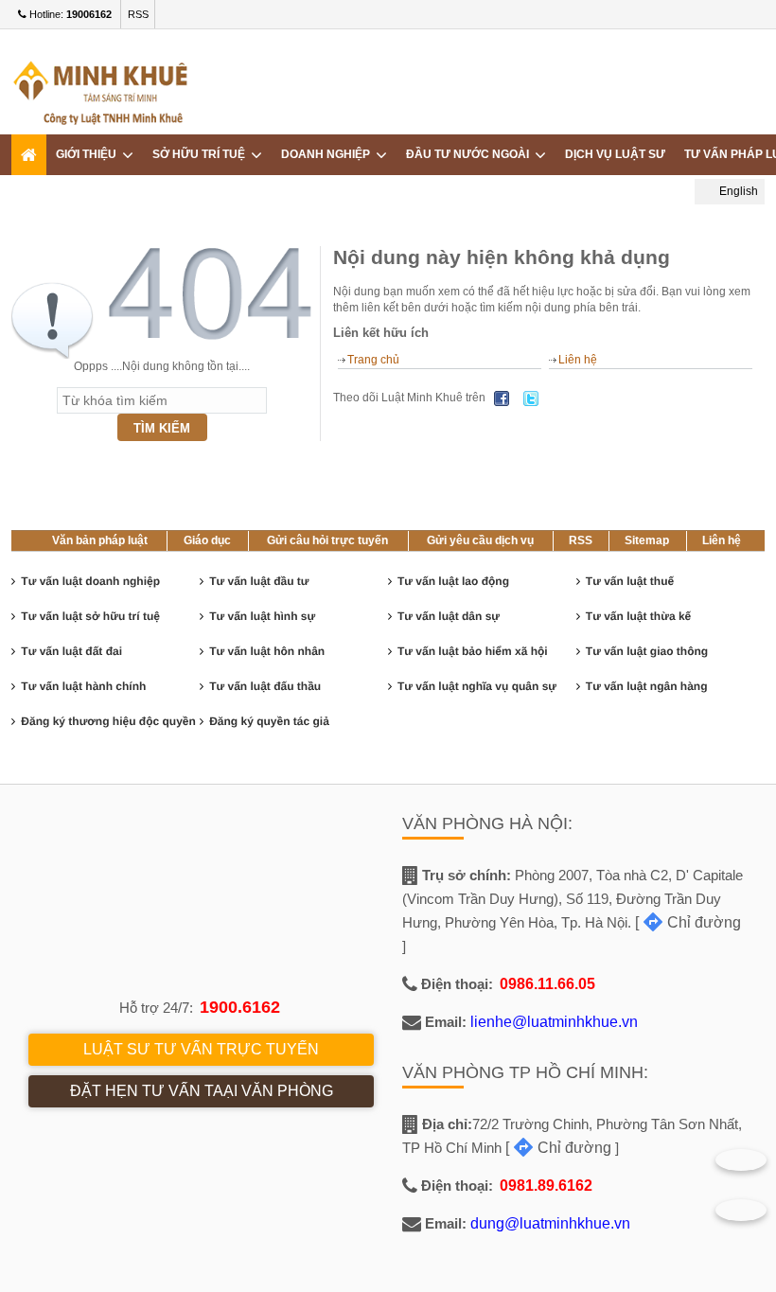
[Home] (28, 154)
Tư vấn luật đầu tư (259, 581)
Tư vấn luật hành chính (83, 686)
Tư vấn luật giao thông (647, 651)
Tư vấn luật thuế (630, 581)
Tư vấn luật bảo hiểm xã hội (472, 651)
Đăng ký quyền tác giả (269, 721)
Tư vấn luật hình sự (262, 616)
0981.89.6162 (546, 1185)
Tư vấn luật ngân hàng (647, 686)
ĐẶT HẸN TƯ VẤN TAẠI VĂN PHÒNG (201, 1091)
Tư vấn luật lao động (453, 581)
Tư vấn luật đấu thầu (265, 686)
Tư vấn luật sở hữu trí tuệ (90, 616)
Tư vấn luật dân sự (448, 616)
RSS (138, 14)
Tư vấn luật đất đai (71, 651)
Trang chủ (373, 359)
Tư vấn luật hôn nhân (267, 651)
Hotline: (69, 14)
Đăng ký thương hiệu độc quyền (108, 721)
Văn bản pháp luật (100, 540)
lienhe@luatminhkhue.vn (554, 1022)
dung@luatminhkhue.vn (550, 1223)
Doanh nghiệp (328, 154)
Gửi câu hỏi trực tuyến (327, 540)
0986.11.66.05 (547, 984)
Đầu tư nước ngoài (470, 154)
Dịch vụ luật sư (615, 154)
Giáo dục (207, 540)
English (737, 191)
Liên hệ (577, 359)
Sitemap (647, 540)
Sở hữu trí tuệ (201, 154)
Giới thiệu (89, 154)
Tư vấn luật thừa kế (638, 616)
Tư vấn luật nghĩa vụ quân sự (476, 686)
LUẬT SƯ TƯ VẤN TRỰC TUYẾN (201, 1049)
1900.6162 (240, 1007)
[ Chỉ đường (688, 922)
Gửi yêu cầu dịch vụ (480, 540)
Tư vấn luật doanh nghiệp (90, 581)
